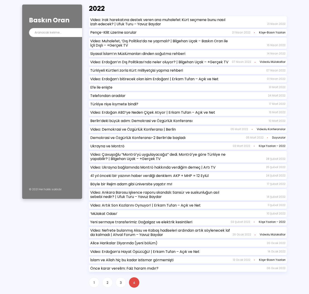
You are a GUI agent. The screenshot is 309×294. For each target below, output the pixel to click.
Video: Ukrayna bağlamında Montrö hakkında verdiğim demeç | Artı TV (153, 167)
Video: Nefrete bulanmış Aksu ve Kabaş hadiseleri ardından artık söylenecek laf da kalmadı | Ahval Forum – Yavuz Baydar (160, 232)
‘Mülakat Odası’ (103, 213)
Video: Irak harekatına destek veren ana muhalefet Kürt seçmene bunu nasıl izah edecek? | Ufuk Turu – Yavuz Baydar (157, 22)
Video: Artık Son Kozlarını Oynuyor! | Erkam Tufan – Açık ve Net (145, 205)
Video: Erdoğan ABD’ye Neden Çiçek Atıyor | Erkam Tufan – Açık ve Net (152, 112)
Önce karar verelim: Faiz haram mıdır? (124, 268)
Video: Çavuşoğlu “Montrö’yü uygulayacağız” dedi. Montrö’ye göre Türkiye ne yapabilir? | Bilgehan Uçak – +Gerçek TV (158, 156)
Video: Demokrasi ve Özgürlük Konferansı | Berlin (133, 129)
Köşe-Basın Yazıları (272, 32)
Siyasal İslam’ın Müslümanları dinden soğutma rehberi (137, 53)
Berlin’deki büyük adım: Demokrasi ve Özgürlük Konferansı (141, 120)
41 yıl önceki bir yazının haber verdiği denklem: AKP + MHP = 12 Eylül (149, 175)
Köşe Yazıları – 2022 (272, 146)
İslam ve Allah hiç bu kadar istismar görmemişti (132, 260)
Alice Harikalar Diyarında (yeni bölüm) (123, 243)
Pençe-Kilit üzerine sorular (113, 32)
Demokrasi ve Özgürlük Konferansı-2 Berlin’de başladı (137, 137)
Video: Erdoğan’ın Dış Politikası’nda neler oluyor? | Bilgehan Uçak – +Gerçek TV (159, 62)
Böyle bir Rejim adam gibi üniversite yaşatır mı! (131, 184)
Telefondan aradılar (108, 95)
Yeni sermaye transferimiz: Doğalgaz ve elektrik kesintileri (141, 222)
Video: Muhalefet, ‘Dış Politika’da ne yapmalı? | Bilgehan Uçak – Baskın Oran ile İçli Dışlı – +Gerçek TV (159, 43)
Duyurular (278, 137)
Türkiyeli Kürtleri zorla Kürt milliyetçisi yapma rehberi (136, 70)
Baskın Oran (49, 20)
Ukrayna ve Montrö (107, 146)
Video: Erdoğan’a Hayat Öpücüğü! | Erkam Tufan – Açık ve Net (145, 251)
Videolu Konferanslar (271, 129)
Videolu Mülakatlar (272, 62)
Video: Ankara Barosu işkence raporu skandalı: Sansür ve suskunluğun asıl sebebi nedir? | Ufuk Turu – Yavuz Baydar (154, 194)
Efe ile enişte (101, 87)
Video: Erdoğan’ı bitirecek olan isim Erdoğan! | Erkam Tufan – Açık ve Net (154, 79)
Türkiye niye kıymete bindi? (114, 104)
